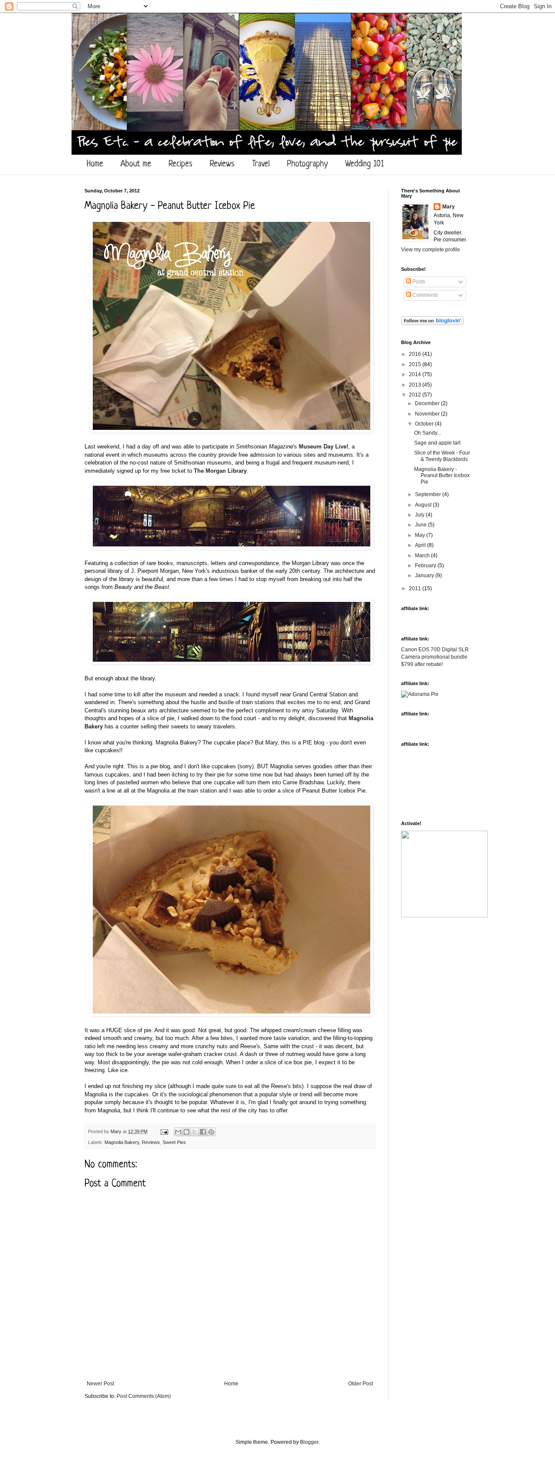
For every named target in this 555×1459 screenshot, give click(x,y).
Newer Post (100, 1384)
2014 (415, 374)
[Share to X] (194, 1132)
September (428, 494)
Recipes (181, 164)
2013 (415, 385)
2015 (415, 364)
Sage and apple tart (437, 443)
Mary (117, 1131)
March (423, 555)
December (428, 403)
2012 (415, 395)
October (425, 424)
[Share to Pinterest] (211, 1132)
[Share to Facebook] (203, 1132)
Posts (418, 282)
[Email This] (178, 1132)
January (425, 575)
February (426, 565)
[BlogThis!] (186, 1132)
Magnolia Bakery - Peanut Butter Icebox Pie (442, 475)
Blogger (309, 1442)
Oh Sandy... (427, 433)
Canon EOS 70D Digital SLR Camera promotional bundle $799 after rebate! (435, 657)
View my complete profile (430, 250)
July (420, 515)
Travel (261, 164)
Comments (424, 295)
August (424, 505)
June (421, 525)
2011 (415, 588)
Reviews (222, 164)
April (421, 545)
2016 (415, 354)
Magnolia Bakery (121, 1142)
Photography (307, 164)
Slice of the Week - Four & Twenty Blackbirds (442, 456)
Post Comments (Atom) (144, 1396)
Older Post (360, 1384)
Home (95, 164)
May (420, 535)
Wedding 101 (364, 164)
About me (136, 164)
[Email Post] (164, 1131)
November (428, 414)
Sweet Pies (174, 1142)
